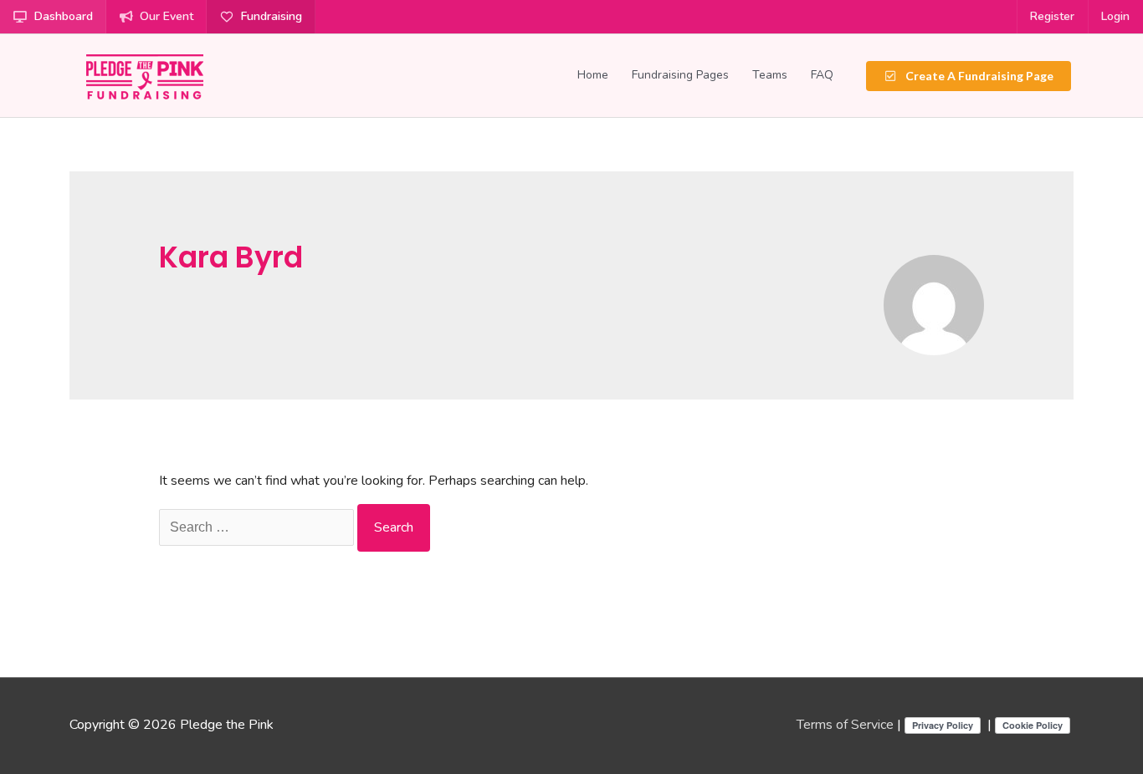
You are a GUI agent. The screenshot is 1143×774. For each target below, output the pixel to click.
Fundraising (271, 16)
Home (592, 75)
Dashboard (63, 16)
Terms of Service (845, 724)
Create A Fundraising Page (978, 76)
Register (1052, 16)
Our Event (166, 16)
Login (1115, 16)
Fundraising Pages (680, 75)
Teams (769, 75)
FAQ (822, 75)
